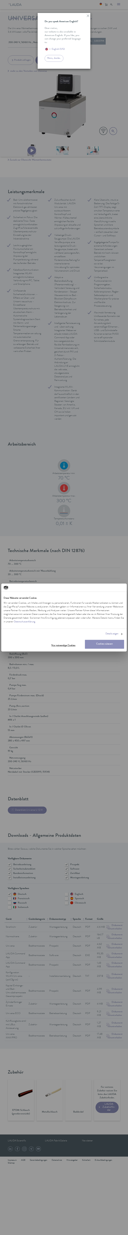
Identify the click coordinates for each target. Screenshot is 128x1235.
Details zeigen (112, 634)
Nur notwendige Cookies (63, 645)
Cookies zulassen (104, 644)
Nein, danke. (54, 58)
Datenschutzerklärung (24, 622)
